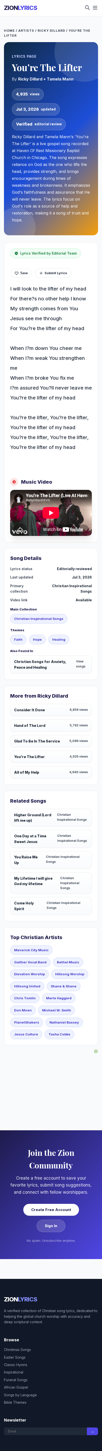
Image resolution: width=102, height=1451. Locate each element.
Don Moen (23, 1010)
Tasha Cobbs (59, 1034)
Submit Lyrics (56, 273)
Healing (58, 639)
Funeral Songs (15, 1380)
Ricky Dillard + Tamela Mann (46, 79)
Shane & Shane (63, 986)
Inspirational (13, 1372)
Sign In (51, 1225)
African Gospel (16, 1387)
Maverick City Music (31, 950)
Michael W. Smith (56, 1010)
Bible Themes (15, 1402)
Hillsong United (27, 986)
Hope (37, 639)
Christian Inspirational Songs (38, 619)
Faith (18, 639)
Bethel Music (68, 962)
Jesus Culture (26, 1034)
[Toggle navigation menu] (95, 8)
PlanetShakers (26, 1022)
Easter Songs (15, 1357)
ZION (20, 7)
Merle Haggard (59, 998)
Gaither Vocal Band (30, 962)
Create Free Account (51, 1209)
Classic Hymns (15, 1365)
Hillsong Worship (69, 974)
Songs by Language (20, 1395)
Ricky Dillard (51, 30)
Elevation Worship (29, 974)
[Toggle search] (87, 8)
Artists (26, 30)
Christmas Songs (17, 1349)
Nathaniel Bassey (64, 1022)
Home (9, 30)
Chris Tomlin (25, 998)
